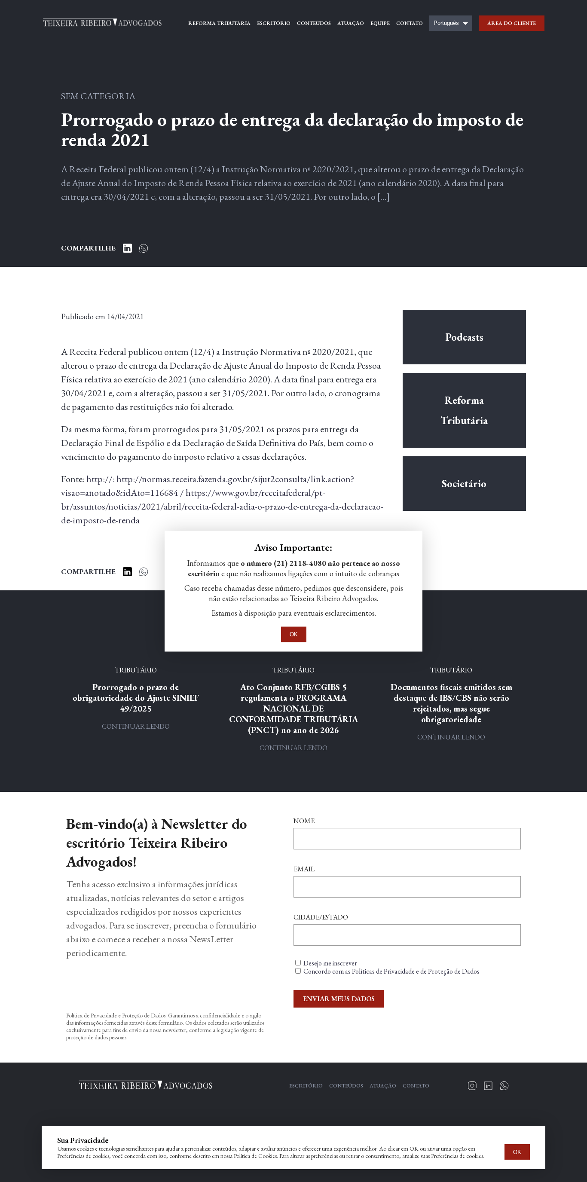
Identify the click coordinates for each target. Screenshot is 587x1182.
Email (304, 869)
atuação (350, 23)
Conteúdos (346, 1085)
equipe (380, 23)
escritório (273, 23)
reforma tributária (219, 23)
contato (409, 23)
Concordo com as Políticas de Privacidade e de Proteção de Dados (391, 971)
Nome (304, 820)
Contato (416, 1085)
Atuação (383, 1085)
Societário (464, 483)
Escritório (306, 1085)
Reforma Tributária (464, 410)
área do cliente (511, 23)
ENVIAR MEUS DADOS (339, 998)
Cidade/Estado (321, 917)
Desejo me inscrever (330, 963)
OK (517, 1152)
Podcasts (464, 337)
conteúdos (314, 23)
